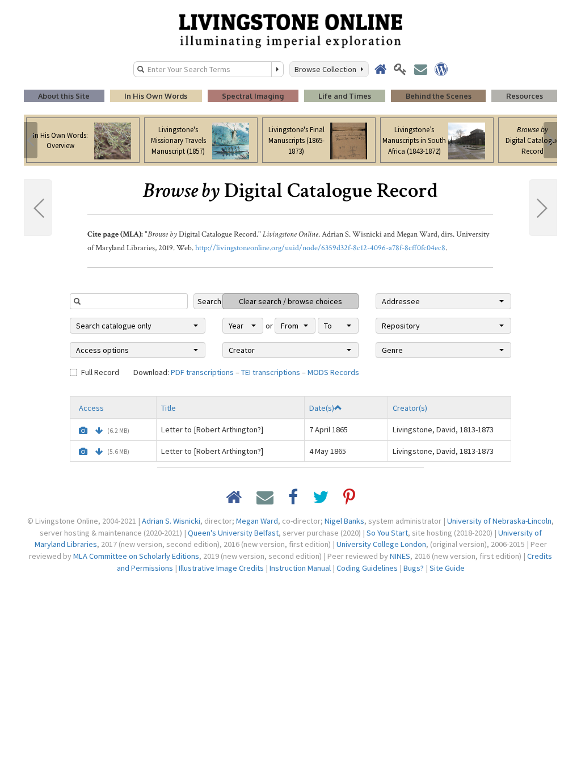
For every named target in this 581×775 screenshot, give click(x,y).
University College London (381, 544)
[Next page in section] (543, 207)
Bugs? (413, 568)
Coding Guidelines (367, 568)
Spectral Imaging (253, 95)
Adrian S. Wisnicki (171, 521)
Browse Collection (327, 69)
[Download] (99, 431)
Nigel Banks (344, 521)
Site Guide (447, 568)
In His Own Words (155, 95)
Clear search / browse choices (290, 301)
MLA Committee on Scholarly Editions (136, 556)
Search (209, 301)
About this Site (64, 95)
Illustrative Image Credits (221, 568)
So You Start (387, 533)
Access (91, 408)
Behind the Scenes (438, 95)
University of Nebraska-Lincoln (499, 521)
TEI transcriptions (270, 372)
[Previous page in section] (38, 207)
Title (168, 408)
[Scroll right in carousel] (550, 140)
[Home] (290, 30)
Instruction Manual (300, 568)
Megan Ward (257, 521)
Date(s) (321, 408)
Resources (524, 95)
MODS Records (333, 372)
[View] (83, 431)
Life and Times (344, 95)
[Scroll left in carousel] (30, 140)
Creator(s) (410, 408)
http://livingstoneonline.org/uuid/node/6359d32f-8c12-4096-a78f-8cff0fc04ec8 (320, 248)
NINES (400, 556)
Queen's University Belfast (233, 533)
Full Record (100, 372)
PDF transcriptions (202, 372)
